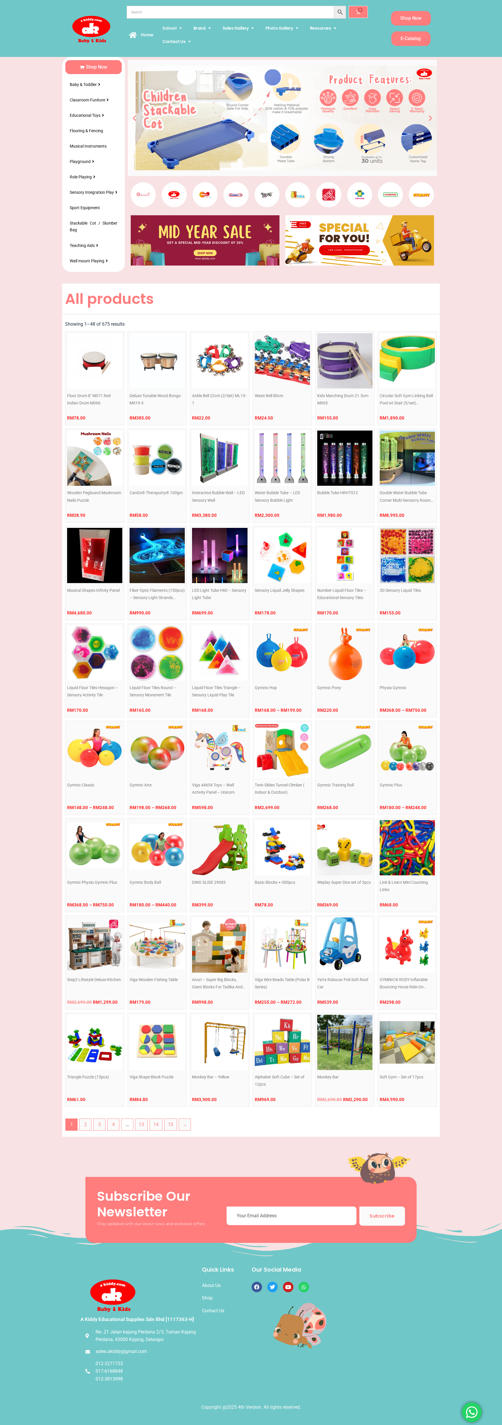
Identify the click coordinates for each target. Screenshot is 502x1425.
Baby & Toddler (83, 84)
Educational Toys (85, 115)
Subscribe (382, 1216)
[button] (134, 117)
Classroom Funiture (87, 100)
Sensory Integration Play (92, 192)
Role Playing (81, 177)
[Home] (133, 34)
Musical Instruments (88, 146)
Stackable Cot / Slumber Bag (93, 226)
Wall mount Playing (87, 261)
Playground (80, 161)
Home (147, 35)
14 (156, 1124)
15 (170, 1124)
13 (141, 1124)
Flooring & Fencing (86, 130)
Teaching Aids (82, 245)
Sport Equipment (85, 207)
